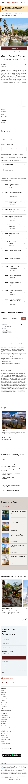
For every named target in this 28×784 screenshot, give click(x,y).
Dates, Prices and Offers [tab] (16, 51)
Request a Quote (5, 702)
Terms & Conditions (5, 761)
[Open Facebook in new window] (6, 682)
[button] (25, 2)
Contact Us (3, 704)
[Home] (12, 2)
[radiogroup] (14, 653)
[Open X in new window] (9, 682)
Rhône (20, 13)
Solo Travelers (4, 737)
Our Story (3, 692)
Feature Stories (4, 715)
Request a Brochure (5, 717)
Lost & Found (4, 706)
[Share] (25, 64)
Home (2, 13)
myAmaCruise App (5, 743)
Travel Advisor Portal (6, 710)
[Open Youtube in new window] (13, 682)
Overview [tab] (3, 51)
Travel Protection (5, 733)
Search (23, 318)
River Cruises (9, 13)
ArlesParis (14, 148)
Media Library (4, 719)
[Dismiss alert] (26, 9)
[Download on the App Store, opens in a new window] (6, 755)
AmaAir (2, 741)
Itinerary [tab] (8, 51)
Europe (15, 13)
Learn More (7, 10)
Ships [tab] (24, 51)
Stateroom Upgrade (5, 739)
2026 (4, 139)
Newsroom (3, 696)
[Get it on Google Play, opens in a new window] (16, 755)
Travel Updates (4, 735)
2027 (10, 139)
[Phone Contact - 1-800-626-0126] (21, 2)
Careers (3, 694)
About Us (3, 690)
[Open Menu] (2, 2)
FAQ (2, 708)
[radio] (3, 653)
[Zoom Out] (23, 104)
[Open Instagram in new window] (2, 682)
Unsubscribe (4, 723)
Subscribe (3, 721)
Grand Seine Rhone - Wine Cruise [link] (8, 15)
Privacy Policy (3, 763)
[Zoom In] (23, 100)
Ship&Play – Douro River (6, 731)
